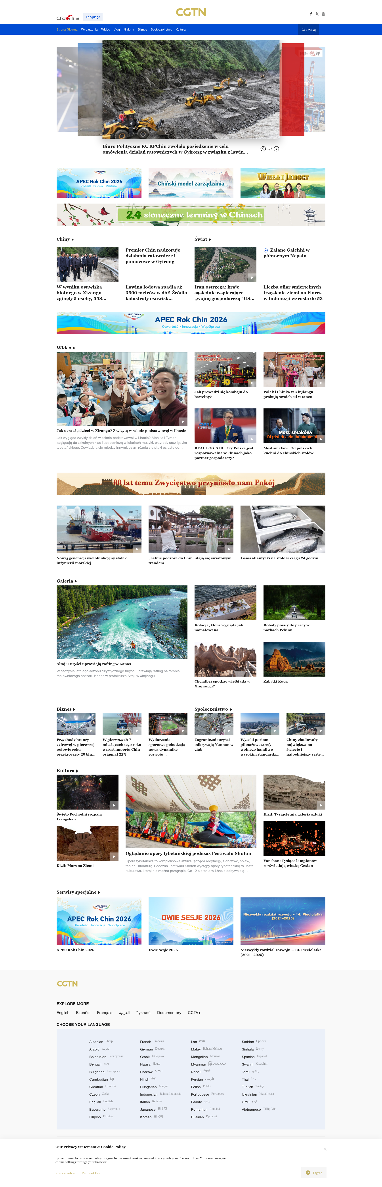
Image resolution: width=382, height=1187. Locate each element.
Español (83, 1012)
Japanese (153, 1109)
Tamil (250, 1072)
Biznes (64, 709)
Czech (99, 1094)
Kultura (65, 770)
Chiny (63, 239)
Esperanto (104, 1109)
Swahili (254, 1064)
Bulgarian (104, 1072)
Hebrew (151, 1072)
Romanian (205, 1109)
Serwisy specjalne (76, 892)
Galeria (65, 581)
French (152, 1041)
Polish (201, 1087)
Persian (202, 1079)
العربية (124, 1012)
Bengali (99, 1064)
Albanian (101, 1041)
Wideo (64, 347)
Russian (204, 1117)
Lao (198, 1041)
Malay (206, 1049)
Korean (151, 1117)
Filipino (101, 1117)
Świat (201, 239)
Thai (249, 1079)
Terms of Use (91, 1173)
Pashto (200, 1102)
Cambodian (101, 1079)
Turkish (253, 1087)
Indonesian (160, 1094)
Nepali (200, 1072)
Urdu (249, 1102)
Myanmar (208, 1064)
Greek (152, 1056)
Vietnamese (259, 1109)
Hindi (148, 1079)
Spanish (254, 1056)
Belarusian (106, 1056)
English (63, 1012)
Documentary (169, 1012)
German (152, 1049)
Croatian (102, 1087)
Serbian (254, 1041)
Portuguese (207, 1094)
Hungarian (154, 1087)
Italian (151, 1102)
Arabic (99, 1049)
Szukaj (311, 30)
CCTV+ (194, 1012)
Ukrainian (258, 1094)
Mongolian (205, 1056)
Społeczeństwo (211, 709)
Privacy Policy (65, 1173)
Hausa (150, 1064)
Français (104, 1012)
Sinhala (253, 1049)
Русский (143, 1012)
